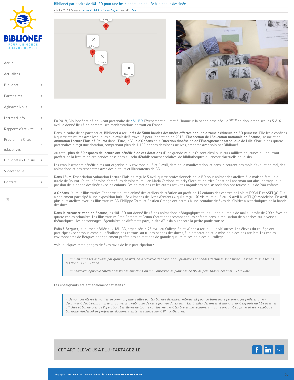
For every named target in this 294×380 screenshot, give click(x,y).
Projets (114, 10)
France (135, 10)
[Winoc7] (232, 62)
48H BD (137, 121)
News (107, 10)
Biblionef (98, 10)
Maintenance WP (133, 374)
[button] (101, 70)
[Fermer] (102, 56)
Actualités (88, 10)
